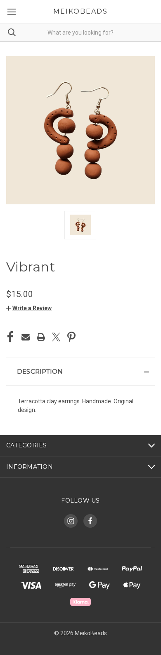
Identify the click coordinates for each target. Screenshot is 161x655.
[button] (29, 308)
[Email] (25, 337)
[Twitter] (56, 337)
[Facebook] (10, 337)
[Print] (41, 337)
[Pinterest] (71, 337)
